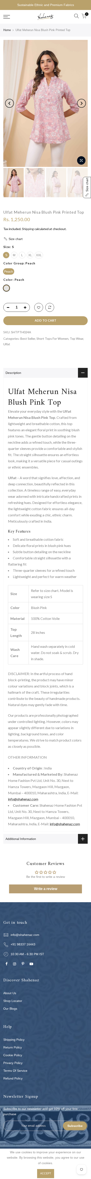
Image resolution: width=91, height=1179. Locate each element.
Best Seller (27, 338)
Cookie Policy (12, 1055)
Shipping (28, 229)
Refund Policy (13, 1078)
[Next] (81, 103)
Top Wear (76, 338)
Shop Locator (12, 1001)
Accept (45, 1173)
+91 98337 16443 (23, 944)
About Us (9, 993)
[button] (45, 239)
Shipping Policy (14, 1039)
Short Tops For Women (52, 338)
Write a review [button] (45, 889)
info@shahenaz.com (23, 799)
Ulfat (6, 344)
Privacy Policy (13, 1063)
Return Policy (12, 1047)
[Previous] (9, 103)
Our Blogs (10, 1008)
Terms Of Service (15, 1070)
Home (7, 30)
